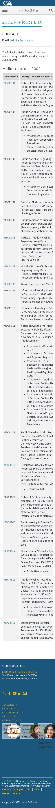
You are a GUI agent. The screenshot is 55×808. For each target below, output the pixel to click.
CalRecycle (18, 789)
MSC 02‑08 (9, 284)
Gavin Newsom (14, 733)
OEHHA (5, 793)
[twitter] (4, 693)
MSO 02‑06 (9, 623)
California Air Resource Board (28, 10)
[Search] (51, 10)
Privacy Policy (10, 708)
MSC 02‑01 (9, 83)
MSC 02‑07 (9, 266)
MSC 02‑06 (9, 237)
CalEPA (5, 789)
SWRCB (16, 793)
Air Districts (9, 716)
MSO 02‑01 (9, 465)
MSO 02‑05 (9, 579)
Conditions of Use (12, 712)
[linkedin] (20, 693)
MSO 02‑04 (9, 551)
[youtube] (14, 693)
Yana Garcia (30, 736)
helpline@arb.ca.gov (21, 40)
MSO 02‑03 (9, 522)
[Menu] (5, 10)
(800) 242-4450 (9, 671)
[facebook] (9, 693)
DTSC (37, 789)
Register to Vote (11, 720)
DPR (28, 789)
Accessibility (9, 704)
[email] (25, 693)
